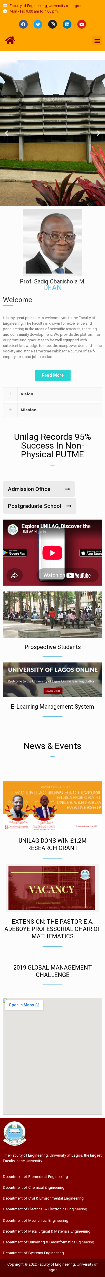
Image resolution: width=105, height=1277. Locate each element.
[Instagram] (52, 24)
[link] (52, 394)
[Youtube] (81, 24)
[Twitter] (38, 24)
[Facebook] (23, 24)
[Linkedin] (67, 24)
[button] (97, 40)
